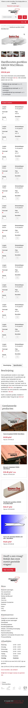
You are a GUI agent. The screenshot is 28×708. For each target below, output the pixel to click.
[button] (24, 34)
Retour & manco (5, 630)
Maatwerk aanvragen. (7, 590)
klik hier (15, 78)
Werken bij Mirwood (6, 596)
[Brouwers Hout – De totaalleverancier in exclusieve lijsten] (14, 11)
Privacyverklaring (6, 637)
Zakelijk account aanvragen (9, 620)
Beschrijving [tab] (7, 365)
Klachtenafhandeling (7, 633)
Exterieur (15, 25)
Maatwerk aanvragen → (14, 6)
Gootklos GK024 (5, 27)
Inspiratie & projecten (7, 602)
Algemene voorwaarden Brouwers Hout (12, 635)
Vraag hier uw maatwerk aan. (9, 618)
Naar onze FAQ (8, 570)
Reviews (3, 604)
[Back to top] (25, 705)
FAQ (2, 608)
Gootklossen (21, 25)
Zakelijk (3, 598)
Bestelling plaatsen (6, 624)
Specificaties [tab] (17, 365)
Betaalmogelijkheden (7, 626)
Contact (3, 610)
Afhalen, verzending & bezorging (10, 628)
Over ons (3, 600)
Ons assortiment (6, 592)
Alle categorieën (8, 25)
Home (2, 25)
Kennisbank (4, 622)
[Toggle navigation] (25, 22)
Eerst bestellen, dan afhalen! (9, 669)
